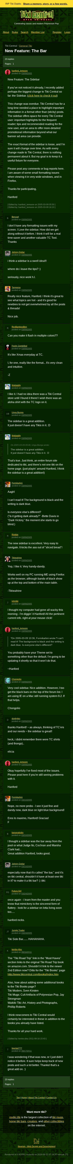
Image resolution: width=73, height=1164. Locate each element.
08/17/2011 (26, 1051)
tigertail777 (17, 1048)
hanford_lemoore (20, 71)
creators (32, 1121)
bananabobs (17, 832)
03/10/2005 (26, 800)
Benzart (15, 217)
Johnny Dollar (18, 252)
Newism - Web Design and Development (36, 1146)
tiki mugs (57, 1117)
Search (24, 32)
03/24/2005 (26, 894)
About (6, 32)
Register (57, 32)
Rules (15, 32)
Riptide (15, 534)
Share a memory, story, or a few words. (45, 3)
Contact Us (51, 1097)
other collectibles (54, 1121)
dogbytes (16, 718)
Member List (37, 32)
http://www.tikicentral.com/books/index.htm (33, 974)
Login (67, 32)
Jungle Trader (18, 930)
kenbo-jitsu (17, 949)
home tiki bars (17, 1121)
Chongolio (16, 679)
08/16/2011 (26, 952)
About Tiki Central (36, 1097)
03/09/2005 (26, 73)
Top (18, 1097)
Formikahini (17, 483)
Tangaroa (16, 287)
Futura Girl (16, 891)
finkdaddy (16, 385)
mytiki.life (15, 1117)
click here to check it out (42, 95)
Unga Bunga (17, 412)
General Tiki (25, 45)
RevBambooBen (19, 327)
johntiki (15, 601)
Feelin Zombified (19, 346)
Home (24, 1097)
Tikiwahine (17, 558)
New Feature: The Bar (26, 50)
